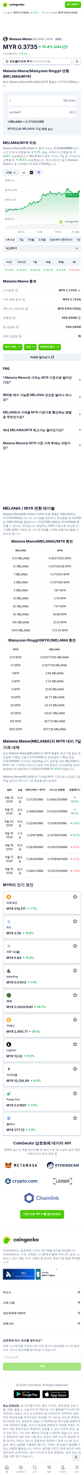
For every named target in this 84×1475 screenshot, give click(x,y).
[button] (42, 357)
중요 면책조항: (11, 1405)
